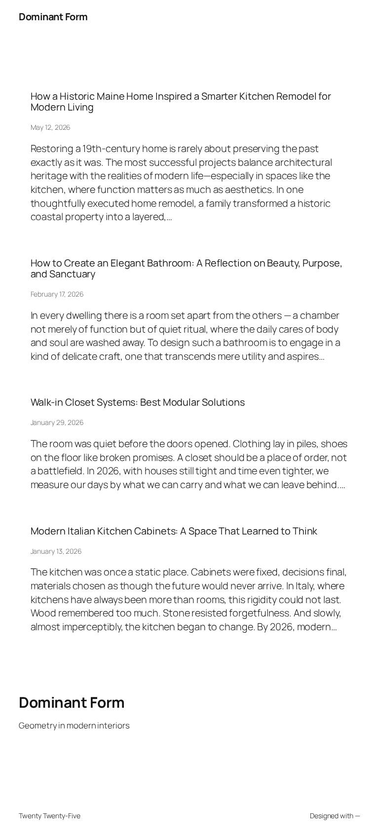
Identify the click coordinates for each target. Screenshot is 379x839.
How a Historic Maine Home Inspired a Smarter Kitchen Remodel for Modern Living (181, 102)
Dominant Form (53, 16)
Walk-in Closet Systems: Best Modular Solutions (138, 402)
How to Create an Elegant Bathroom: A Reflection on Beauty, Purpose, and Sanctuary (186, 268)
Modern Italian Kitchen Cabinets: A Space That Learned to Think (174, 531)
